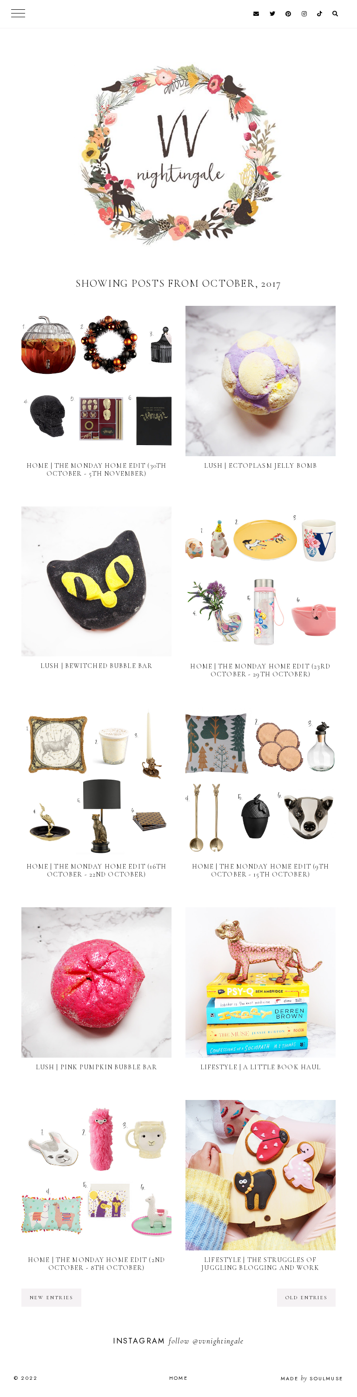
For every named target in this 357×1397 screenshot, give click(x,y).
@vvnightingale (218, 1341)
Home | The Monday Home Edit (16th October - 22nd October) (96, 870)
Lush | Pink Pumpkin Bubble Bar (97, 1067)
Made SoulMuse (312, 1378)
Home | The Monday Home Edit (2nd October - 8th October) (96, 1264)
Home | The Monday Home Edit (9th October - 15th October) (261, 870)
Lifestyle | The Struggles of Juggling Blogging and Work (260, 1264)
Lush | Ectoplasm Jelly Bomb (260, 466)
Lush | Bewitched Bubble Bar (96, 666)
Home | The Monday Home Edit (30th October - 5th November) (96, 470)
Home (178, 1378)
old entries (306, 1298)
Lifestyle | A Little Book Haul (260, 1067)
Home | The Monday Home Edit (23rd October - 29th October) (260, 670)
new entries (51, 1298)
